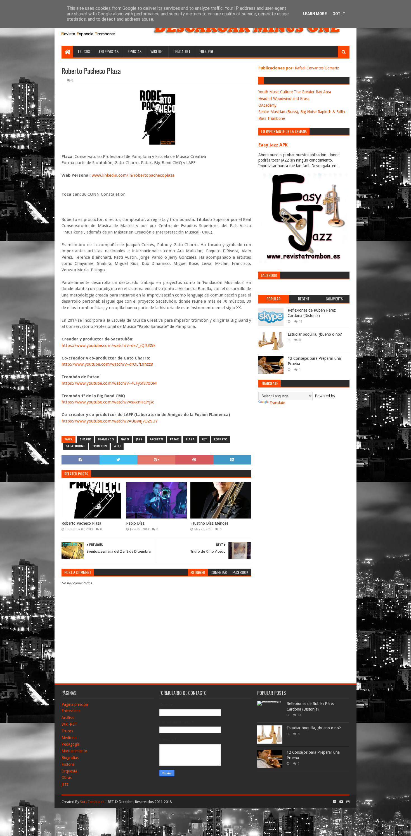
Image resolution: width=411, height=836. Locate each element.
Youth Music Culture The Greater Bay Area (294, 92)
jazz (139, 439)
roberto (220, 439)
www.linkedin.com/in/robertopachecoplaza (133, 175)
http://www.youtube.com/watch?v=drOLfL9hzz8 (107, 364)
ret (204, 439)
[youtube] (341, 802)
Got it (338, 13)
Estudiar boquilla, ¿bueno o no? (315, 334)
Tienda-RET (181, 51)
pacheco (156, 439)
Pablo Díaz (135, 523)
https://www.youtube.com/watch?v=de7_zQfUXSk (108, 345)
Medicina (69, 737)
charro (85, 439)
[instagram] (347, 802)
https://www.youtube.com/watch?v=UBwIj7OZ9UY (109, 421)
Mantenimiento (74, 751)
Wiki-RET (157, 51)
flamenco (106, 439)
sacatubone (75, 446)
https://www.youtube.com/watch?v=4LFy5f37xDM (109, 383)
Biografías (70, 757)
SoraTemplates (92, 802)
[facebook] (334, 802)
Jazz (65, 784)
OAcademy (267, 105)
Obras (67, 777)
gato (125, 439)
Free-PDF (206, 51)
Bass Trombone (271, 118)
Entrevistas (109, 51)
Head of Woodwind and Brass (283, 98)
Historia (68, 764)
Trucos (83, 51)
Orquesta (69, 771)
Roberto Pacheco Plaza (81, 523)
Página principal (75, 704)
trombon (99, 446)
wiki (117, 446)
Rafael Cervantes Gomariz (317, 68)
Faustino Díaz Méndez (209, 523)
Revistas (134, 51)
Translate (277, 403)
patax (174, 439)
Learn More (315, 13)
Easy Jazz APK (273, 145)
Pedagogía (71, 744)
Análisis (68, 717)
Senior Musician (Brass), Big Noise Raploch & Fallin (301, 111)
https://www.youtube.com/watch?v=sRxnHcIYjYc (108, 402)
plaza (190, 439)
